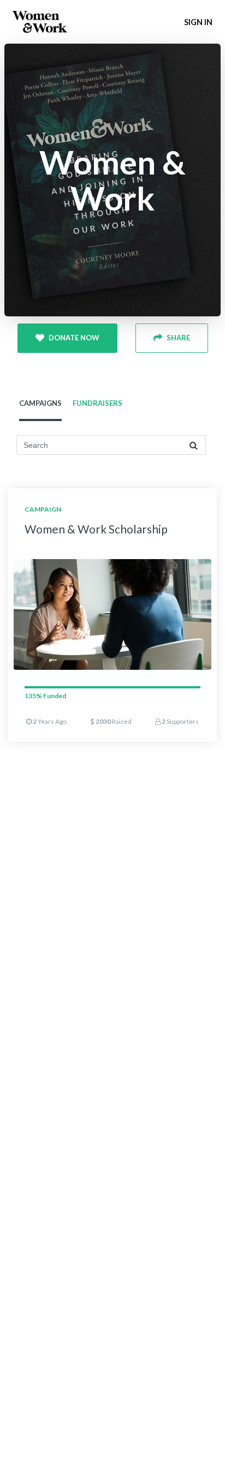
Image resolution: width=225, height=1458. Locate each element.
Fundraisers (97, 403)
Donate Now (74, 337)
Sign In (198, 22)
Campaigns (40, 403)
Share (178, 337)
